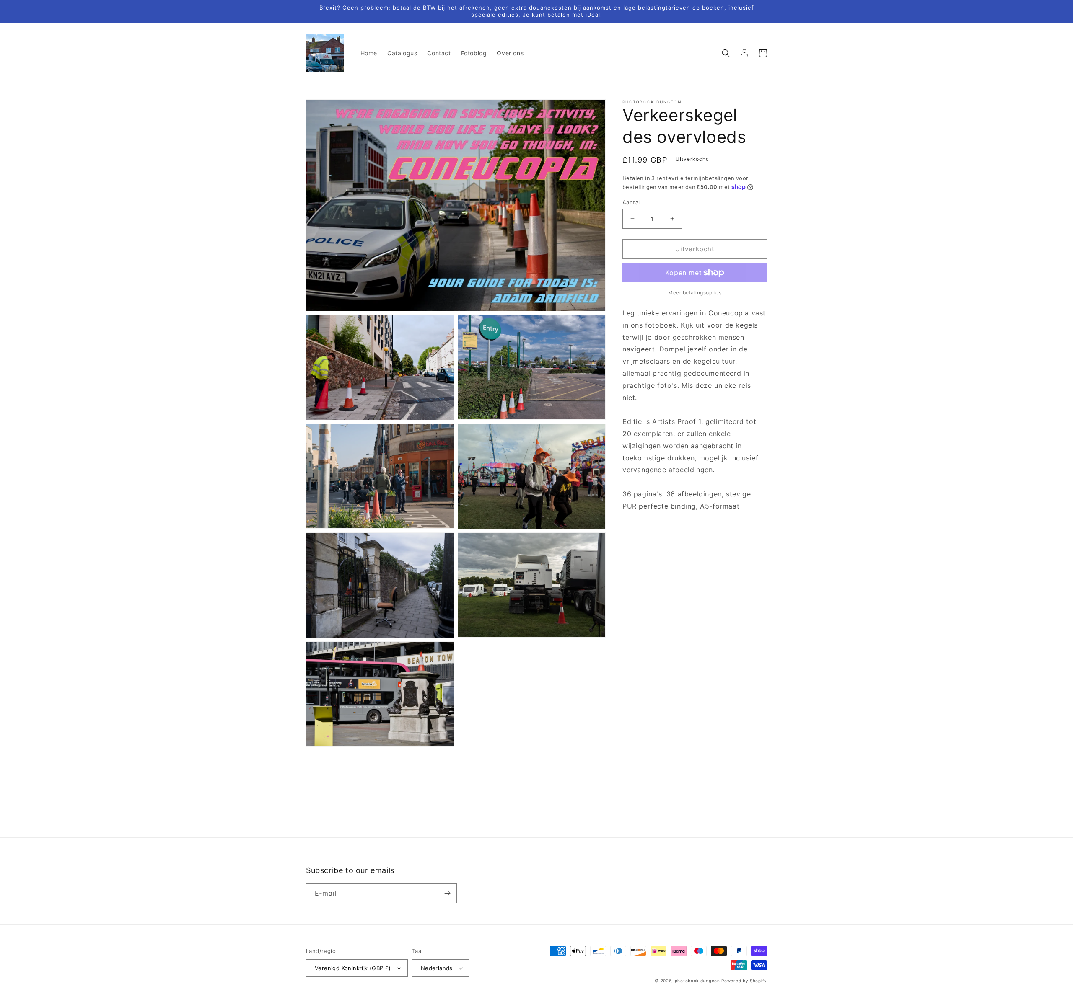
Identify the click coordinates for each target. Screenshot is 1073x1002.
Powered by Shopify (744, 980)
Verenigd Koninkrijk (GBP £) (353, 968)
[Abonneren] (447, 893)
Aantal (631, 202)
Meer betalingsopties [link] (694, 292)
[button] (726, 53)
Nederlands (437, 968)
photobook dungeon (697, 980)
